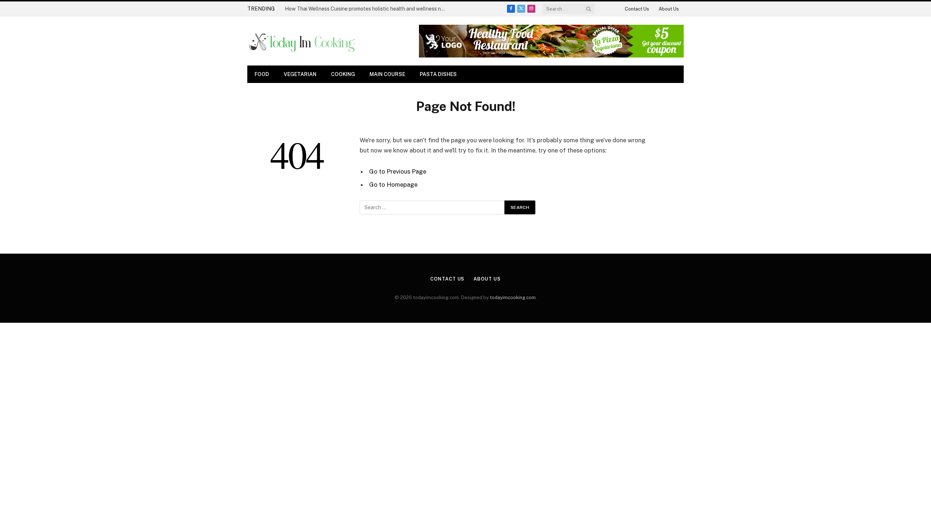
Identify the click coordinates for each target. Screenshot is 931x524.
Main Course (387, 74)
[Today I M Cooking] (303, 41)
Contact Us (637, 9)
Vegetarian (300, 74)
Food (262, 74)
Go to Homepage (393, 184)
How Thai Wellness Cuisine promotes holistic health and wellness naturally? (366, 9)
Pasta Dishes (438, 74)
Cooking (343, 74)
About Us (669, 9)
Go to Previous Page (397, 171)
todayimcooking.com (513, 297)
